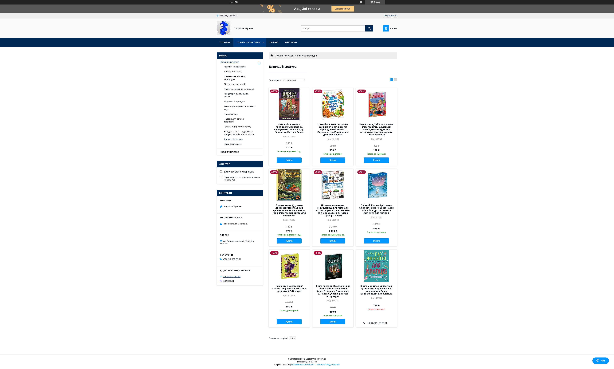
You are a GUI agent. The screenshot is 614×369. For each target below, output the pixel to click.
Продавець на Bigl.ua (307, 362)
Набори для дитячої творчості (234, 120)
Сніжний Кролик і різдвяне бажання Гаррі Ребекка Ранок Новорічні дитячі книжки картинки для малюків (376, 209)
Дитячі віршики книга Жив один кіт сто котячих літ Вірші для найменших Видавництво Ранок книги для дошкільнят (332, 129)
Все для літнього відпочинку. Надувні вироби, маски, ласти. (239, 133)
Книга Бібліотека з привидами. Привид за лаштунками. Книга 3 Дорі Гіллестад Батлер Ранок (289, 128)
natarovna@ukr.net (231, 276)
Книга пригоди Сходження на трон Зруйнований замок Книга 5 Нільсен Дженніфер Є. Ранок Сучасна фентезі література (332, 291)
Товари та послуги (248, 42)
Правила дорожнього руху (237, 127)
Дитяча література (233, 139)
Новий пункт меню (229, 62)
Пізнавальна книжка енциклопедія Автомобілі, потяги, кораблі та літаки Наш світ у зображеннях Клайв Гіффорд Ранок (332, 210)
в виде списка (395, 80)
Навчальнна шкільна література (234, 77)
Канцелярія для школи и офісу (236, 95)
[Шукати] (369, 28)
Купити (289, 160)
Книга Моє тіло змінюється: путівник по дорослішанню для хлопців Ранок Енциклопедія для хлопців (376, 290)
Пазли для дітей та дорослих (239, 89)
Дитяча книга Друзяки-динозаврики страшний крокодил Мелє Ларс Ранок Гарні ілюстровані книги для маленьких (289, 210)
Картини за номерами (235, 67)
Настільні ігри (231, 114)
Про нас (274, 42)
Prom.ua (322, 359)
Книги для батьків (233, 144)
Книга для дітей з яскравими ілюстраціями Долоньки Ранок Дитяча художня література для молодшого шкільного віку (376, 129)
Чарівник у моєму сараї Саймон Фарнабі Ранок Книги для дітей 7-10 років (289, 288)
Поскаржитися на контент (302, 365)
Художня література (234, 101)
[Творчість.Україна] (223, 34)
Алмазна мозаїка (232, 71)
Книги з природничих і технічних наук (240, 107)
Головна (225, 42)
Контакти (291, 42)
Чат (603, 360)
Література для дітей (234, 84)
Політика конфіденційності (328, 365)
